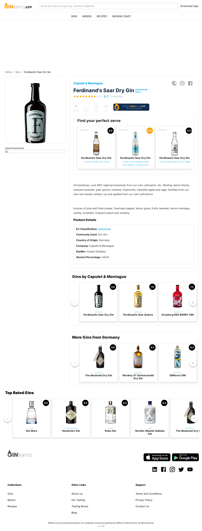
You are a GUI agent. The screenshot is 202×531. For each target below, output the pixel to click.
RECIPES (102, 16)
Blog (74, 512)
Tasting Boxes (79, 506)
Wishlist (76, 111)
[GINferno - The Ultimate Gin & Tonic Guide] (18, 10)
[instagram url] (182, 83)
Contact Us (142, 506)
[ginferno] (24, 456)
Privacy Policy (144, 500)
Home (8, 72)
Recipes (12, 506)
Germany (104, 240)
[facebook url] (190, 83)
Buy (105, 111)
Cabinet (86, 111)
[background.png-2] (35, 151)
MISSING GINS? (121, 16)
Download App (189, 6)
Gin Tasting (78, 500)
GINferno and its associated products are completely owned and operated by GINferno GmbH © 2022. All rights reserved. (101, 523)
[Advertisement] (101, 44)
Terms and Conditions (149, 493)
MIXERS (87, 16)
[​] (108, 6)
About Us (77, 493)
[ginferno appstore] (157, 457)
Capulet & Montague (101, 245)
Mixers (11, 500)
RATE (96, 111)
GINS (74, 16)
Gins (17, 72)
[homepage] (174, 83)
